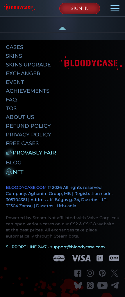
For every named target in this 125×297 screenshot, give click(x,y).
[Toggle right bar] (62, 28)
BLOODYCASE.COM (26, 187)
